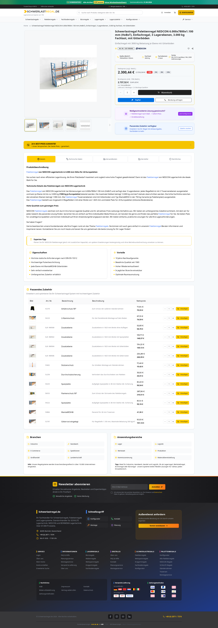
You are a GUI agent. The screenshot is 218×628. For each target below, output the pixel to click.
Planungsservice (67, 558)
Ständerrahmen (166, 568)
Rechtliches (176, 159)
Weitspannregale (92, 562)
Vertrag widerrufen (68, 590)
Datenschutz (158, 492)
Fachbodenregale (92, 568)
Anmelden (156, 487)
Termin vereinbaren (157, 526)
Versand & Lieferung (69, 565)
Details (42, 159)
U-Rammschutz (67, 318)
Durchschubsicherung (71, 374)
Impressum (65, 586)
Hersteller (144, 159)
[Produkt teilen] (192, 48)
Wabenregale (91, 558)
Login (38, 555)
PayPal (137, 100)
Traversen (163, 572)
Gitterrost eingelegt (69, 421)
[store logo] (41, 11)
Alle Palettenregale (167, 558)
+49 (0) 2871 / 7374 (189, 6)
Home (26, 26)
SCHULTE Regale (166, 565)
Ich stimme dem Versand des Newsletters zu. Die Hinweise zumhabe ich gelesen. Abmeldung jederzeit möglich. (138, 493)
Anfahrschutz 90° (68, 309)
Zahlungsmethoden (46, 594)
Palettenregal (32, 172)
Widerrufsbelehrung (47, 590)
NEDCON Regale (166, 562)
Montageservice (67, 562)
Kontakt (113, 562)
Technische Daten (75, 159)
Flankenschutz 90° (69, 393)
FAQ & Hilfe (65, 555)
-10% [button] (149, 72)
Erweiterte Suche (42, 568)
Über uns (39, 558)
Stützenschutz (67, 365)
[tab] (109, 145)
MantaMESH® (67, 412)
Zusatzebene (66, 327)
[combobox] (110, 12)
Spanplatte (66, 384)
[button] (31, 125)
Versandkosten (111, 159)
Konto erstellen (42, 565)
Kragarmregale (91, 565)
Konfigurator (140, 568)
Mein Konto (40, 562)
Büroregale (90, 555)
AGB (40, 586)
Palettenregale (41, 211)
